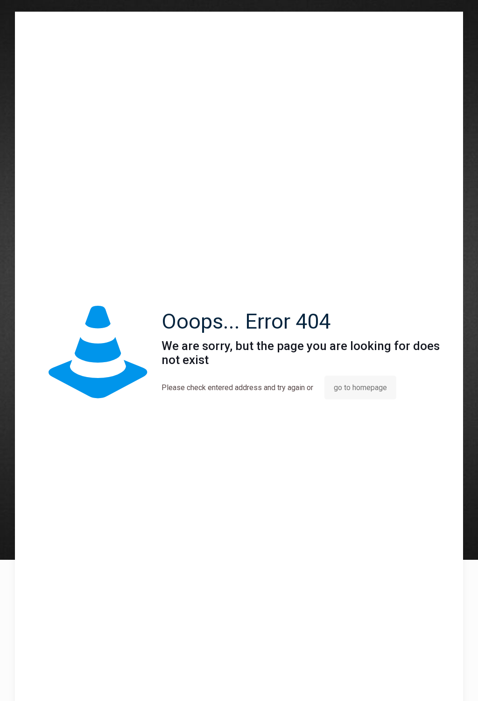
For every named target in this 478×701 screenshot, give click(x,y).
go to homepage (360, 387)
